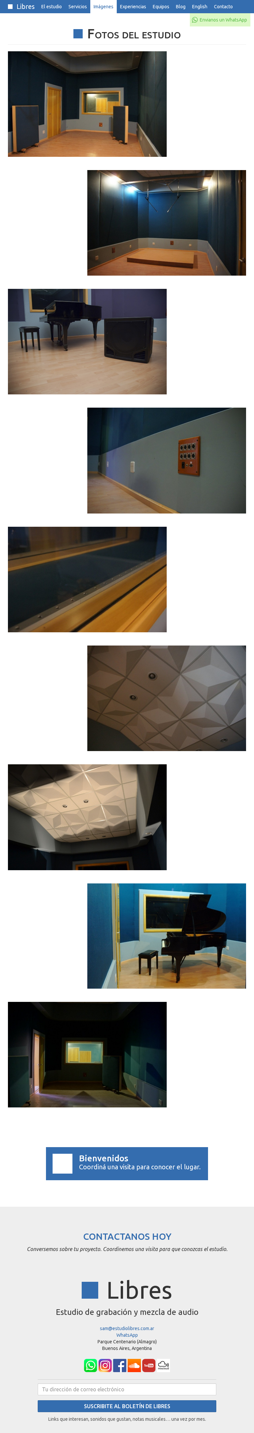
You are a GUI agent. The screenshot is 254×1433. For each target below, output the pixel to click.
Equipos (161, 6)
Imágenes (103, 6)
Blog (181, 6)
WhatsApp (127, 1335)
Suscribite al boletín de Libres (127, 1406)
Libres (25, 6)
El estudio (51, 6)
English (199, 6)
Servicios (77, 6)
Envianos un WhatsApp (223, 19)
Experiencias (133, 6)
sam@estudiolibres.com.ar (127, 1328)
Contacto (223, 6)
